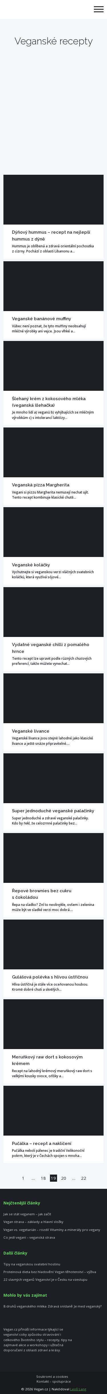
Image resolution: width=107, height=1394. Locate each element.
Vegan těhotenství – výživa (75, 1272)
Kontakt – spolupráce (54, 1381)
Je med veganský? (88, 1306)
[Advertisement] (53, 118)
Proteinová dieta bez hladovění (28, 1272)
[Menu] (98, 9)
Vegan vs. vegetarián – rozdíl (26, 1230)
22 (83, 1178)
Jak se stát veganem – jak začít (27, 1214)
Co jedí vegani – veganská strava (29, 1237)
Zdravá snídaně (60, 1306)
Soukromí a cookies (52, 1377)
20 (63, 1178)
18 (43, 1178)
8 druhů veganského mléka (25, 1306)
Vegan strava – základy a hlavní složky (33, 1222)
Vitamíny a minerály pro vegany (75, 1230)
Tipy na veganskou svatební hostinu (31, 1264)
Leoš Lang (78, 1389)
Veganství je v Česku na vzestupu (61, 1280)
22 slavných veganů (18, 1280)
